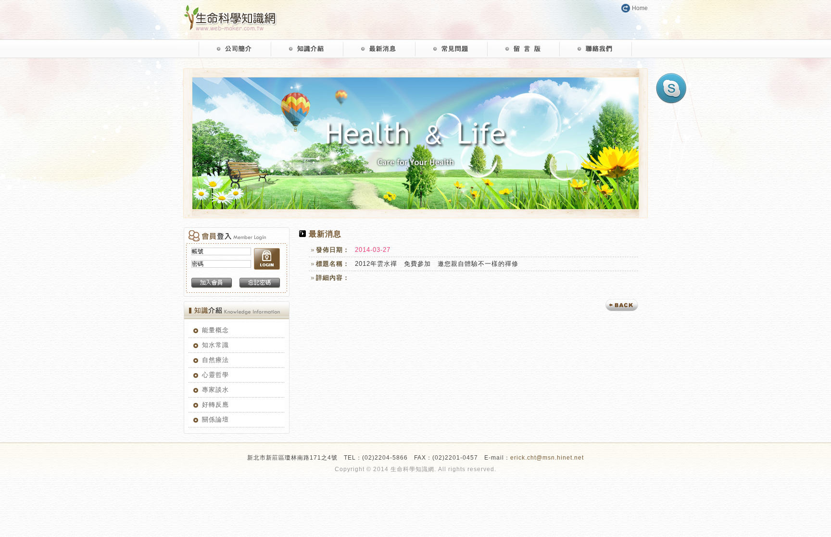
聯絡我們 (596, 48)
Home (640, 8)
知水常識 (215, 345)
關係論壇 (215, 419)
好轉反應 (215, 404)
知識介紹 (307, 48)
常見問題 (452, 48)
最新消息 (379, 48)
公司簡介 (235, 48)
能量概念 (215, 330)
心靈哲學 (215, 374)
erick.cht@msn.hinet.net (547, 457)
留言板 (524, 48)
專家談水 (215, 389)
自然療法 (215, 359)
